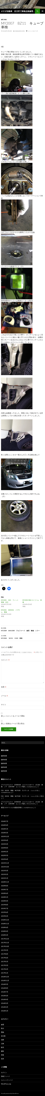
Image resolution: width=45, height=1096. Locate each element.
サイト (3, 705)
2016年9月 (4, 984)
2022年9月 (4, 855)
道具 (2, 1059)
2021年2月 (4, 874)
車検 (5, 19)
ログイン (4, 1072)
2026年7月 (4, 821)
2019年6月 (4, 912)
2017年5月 (4, 961)
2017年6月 (4, 958)
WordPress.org (6, 1084)
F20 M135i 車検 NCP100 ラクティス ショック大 (19, 790)
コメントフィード (7, 1080)
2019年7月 (4, 908)
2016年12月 (5, 977)
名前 (3, 687)
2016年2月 (4, 1007)
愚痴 (2, 1032)
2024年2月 (4, 851)
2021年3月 (4, 870)
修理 (2, 19)
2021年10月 (5, 867)
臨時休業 (4, 756)
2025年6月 (4, 840)
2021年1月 (4, 878)
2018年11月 (5, 923)
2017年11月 (5, 942)
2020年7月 (4, 889)
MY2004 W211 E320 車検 (11, 637)
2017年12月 (5, 939)
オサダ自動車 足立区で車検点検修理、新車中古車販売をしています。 (18, 11)
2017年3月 (4, 965)
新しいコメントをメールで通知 (12, 716)
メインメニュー (42, 11)
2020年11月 (5, 882)
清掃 (2, 1040)
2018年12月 (5, 920)
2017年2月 (4, 969)
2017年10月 (5, 946)
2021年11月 (5, 863)
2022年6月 (4, 859)
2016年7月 (4, 992)
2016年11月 (5, 980)
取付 (2, 1028)
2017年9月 (4, 950)
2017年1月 (4, 973)
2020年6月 (4, 893)
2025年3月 (4, 844)
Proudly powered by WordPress (10, 1093)
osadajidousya (20, 31)
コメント (5, 660)
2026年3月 (4, 833)
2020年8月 (4, 886)
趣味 (2, 1051)
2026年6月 (4, 825)
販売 (2, 1047)
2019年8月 (4, 905)
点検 (2, 1043)
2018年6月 (4, 927)
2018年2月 (4, 935)
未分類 (3, 1036)
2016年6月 (4, 996)
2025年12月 (5, 836)
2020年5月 (4, 897)
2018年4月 (4, 931)
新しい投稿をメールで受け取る (12, 723)
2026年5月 (4, 829)
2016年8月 (4, 988)
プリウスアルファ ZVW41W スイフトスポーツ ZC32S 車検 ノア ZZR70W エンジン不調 (22, 786)
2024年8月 (4, 848)
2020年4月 (4, 901)
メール (4, 696)
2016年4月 (4, 999)
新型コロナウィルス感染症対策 (11, 807)
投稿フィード (5, 1076)
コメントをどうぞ (33, 31)
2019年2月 (4, 916)
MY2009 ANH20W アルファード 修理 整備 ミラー (20, 629)
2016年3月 (4, 1003)
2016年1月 (4, 1011)
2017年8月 (4, 954)
